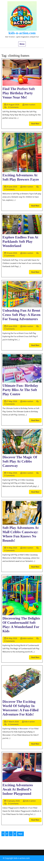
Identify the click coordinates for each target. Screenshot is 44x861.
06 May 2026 (11, 638)
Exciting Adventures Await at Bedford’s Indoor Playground (17, 789)
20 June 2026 (11, 186)
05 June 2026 (11, 326)
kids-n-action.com (22, 33)
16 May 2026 (11, 548)
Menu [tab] (22, 44)
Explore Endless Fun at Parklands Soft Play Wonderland (20, 241)
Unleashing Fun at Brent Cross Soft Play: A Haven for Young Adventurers (21, 314)
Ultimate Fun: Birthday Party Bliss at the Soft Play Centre (20, 390)
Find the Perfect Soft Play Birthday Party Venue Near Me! (18, 93)
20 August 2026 (12, 104)
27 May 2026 (11, 401)
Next (20, 834)
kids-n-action (30, 104)
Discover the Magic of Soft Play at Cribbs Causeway (19, 461)
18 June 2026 (11, 253)
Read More (36, 124)
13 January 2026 (13, 801)
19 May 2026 (11, 473)
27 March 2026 (12, 721)
